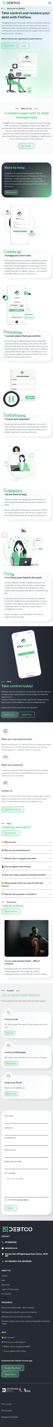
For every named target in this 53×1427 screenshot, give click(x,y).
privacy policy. (23, 1200)
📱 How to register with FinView (13, 1351)
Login (24, 46)
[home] (10, 2)
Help (3, 1280)
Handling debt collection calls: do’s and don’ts (19, 1312)
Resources (5, 1285)
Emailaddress (9, 1138)
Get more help (10, 833)
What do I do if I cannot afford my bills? (16, 1317)
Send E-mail (11, 1094)
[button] (49, 3)
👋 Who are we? (7, 1337)
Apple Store (10, 1374)
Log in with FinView (13, 809)
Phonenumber (10, 1150)
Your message (10, 1173)
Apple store (9, 715)
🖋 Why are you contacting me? (13, 1342)
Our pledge (26, 146)
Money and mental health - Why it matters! (17, 1307)
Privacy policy (6, 1410)
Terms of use (6, 1404)
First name (8, 1116)
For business (6, 1294)
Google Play (27, 715)
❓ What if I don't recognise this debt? (15, 1346)
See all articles (11, 911)
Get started (9, 46)
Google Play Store (13, 1368)
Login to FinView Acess (10, 1289)
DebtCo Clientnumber (13, 1161)
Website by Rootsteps (9, 1417)
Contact (4, 1276)
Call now (9, 1033)
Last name (8, 1128)
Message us (11, 1063)
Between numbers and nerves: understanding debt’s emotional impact (25, 1322)
